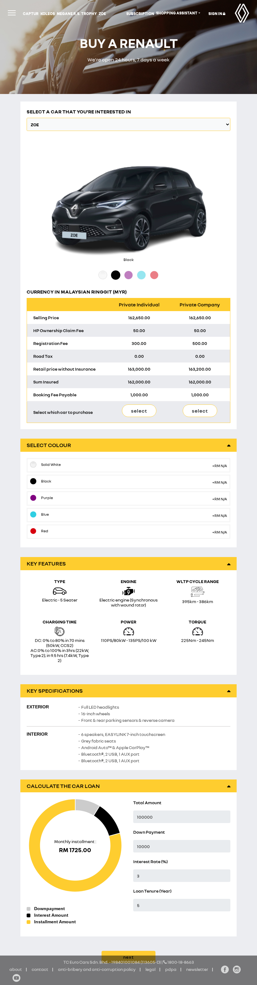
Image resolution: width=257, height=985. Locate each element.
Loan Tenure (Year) (152, 891)
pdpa (170, 969)
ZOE (102, 13)
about (15, 969)
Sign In (215, 13)
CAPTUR (31, 13)
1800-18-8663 (180, 962)
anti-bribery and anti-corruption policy (97, 969)
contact (40, 969)
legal (150, 969)
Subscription (140, 13)
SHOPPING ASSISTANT (176, 13)
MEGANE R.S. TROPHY (77, 13)
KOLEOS (47, 13)
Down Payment (149, 832)
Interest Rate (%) (150, 861)
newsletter (197, 969)
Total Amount (147, 802)
